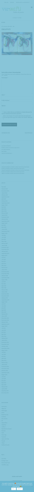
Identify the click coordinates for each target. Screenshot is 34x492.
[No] (32, 486)
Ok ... (13, 488)
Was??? (20, 488)
